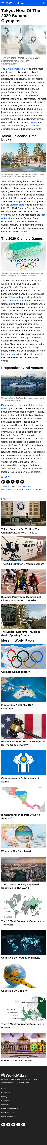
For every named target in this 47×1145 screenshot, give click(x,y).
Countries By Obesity (14, 990)
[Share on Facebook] (8, 482)
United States (17, 205)
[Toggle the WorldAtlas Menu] (2, 3)
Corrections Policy (8, 1112)
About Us (5, 1105)
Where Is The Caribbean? (16, 851)
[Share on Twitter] (13, 482)
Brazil (22, 105)
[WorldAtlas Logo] (16, 3)
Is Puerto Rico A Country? (16, 1060)
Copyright (5, 1101)
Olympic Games (14, 69)
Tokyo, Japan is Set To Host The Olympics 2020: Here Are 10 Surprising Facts (20, 532)
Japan (33, 122)
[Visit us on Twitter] (13, 1124)
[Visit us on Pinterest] (18, 1124)
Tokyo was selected (18, 300)
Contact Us (5, 1093)
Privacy (4, 1097)
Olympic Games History (15, 671)
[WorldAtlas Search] (44, 3)
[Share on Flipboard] (3, 482)
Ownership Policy (8, 1116)
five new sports (9, 354)
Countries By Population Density (20, 957)
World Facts (27, 486)
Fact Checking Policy (9, 1108)
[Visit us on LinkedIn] (23, 1124)
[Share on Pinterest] (17, 482)
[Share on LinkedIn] (22, 482)
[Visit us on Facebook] (8, 1124)
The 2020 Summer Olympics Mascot (22, 564)
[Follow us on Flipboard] (3, 1124)
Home (3, 1089)
